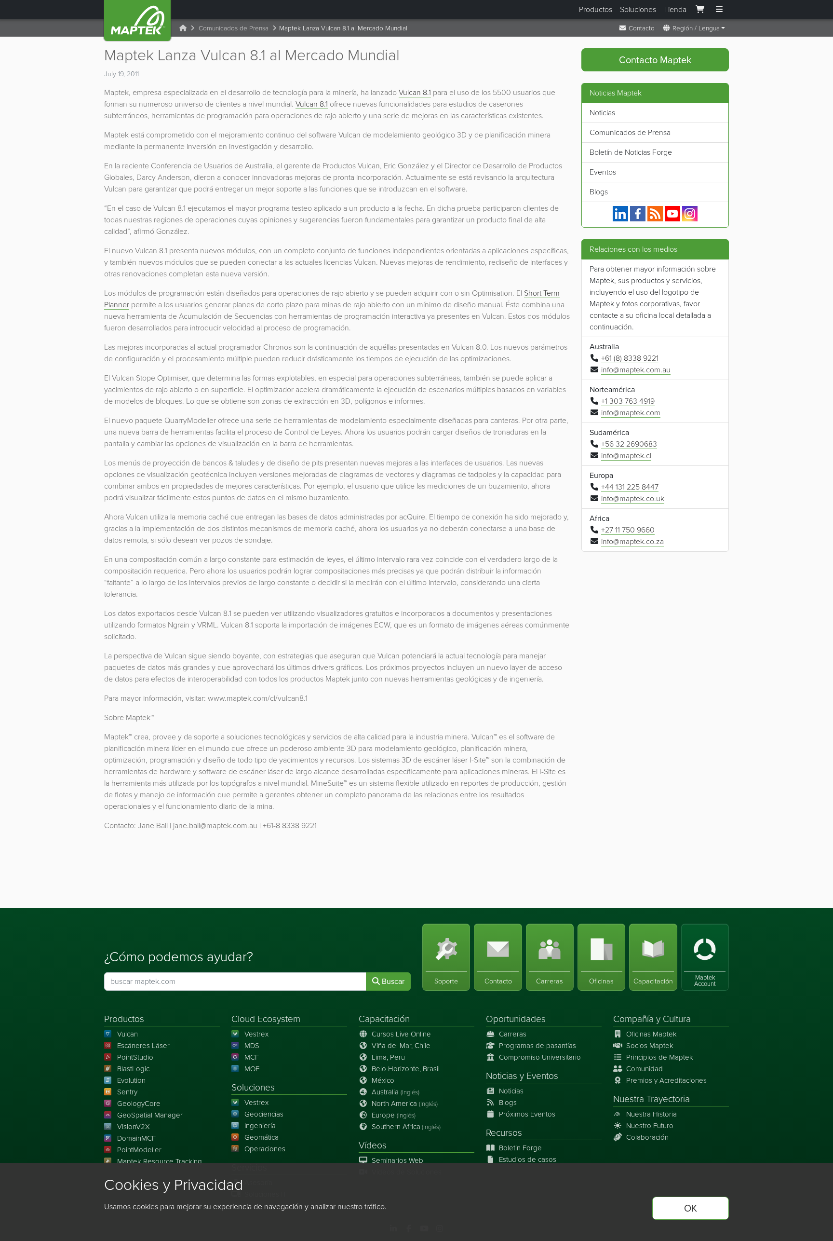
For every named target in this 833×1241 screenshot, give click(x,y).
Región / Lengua (695, 28)
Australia (395, 1092)
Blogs (599, 191)
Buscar (392, 981)
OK (690, 1208)
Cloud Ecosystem (265, 1019)
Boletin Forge (520, 1148)
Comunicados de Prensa (234, 28)
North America (405, 1103)
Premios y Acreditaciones (666, 1080)
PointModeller (139, 1150)
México (383, 1080)
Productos (595, 9)
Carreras (512, 1034)
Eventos (603, 171)
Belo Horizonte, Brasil (406, 1069)
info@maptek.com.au (636, 369)
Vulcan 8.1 (415, 92)
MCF (251, 1057)
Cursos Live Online (401, 1034)
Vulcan (127, 1034)
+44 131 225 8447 (629, 486)
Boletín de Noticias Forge (631, 152)
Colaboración (647, 1137)
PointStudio (135, 1057)
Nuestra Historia (651, 1114)
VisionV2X (133, 1126)
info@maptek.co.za (632, 541)
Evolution (131, 1080)
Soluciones (638, 9)
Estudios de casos (527, 1159)
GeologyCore (139, 1103)
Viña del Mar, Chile (401, 1045)
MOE (251, 1069)
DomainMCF (136, 1138)
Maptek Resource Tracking (159, 1161)
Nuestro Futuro (649, 1125)
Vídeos (373, 1145)
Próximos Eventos (527, 1114)
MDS (251, 1045)
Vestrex (256, 1034)
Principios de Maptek (659, 1057)
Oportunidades (516, 1019)
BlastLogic (133, 1069)
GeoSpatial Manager (150, 1115)
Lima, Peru (388, 1057)
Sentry (127, 1092)
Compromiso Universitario (540, 1057)
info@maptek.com (630, 412)
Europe (394, 1115)
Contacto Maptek (655, 60)
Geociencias (263, 1114)
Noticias (602, 112)
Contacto (641, 28)
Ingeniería (260, 1125)
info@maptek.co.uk (632, 498)
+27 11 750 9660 (628, 529)
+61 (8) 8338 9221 (629, 358)
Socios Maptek (649, 1045)
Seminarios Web (397, 1160)
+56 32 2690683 (629, 444)
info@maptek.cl (626, 455)
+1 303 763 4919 (628, 401)
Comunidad (644, 1069)
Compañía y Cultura (652, 1019)
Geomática (261, 1137)
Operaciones (264, 1149)
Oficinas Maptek (651, 1034)
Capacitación (384, 1019)
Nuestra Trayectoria (651, 1099)
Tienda (675, 9)
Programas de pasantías (537, 1045)
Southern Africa (406, 1126)
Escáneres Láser (143, 1045)
